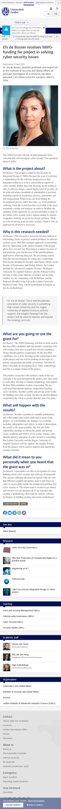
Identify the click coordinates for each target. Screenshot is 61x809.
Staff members (29, 2)
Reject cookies (36, 805)
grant (23, 504)
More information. (36, 800)
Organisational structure (44, 2)
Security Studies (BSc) (13, 627)
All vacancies (9, 762)
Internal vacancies (11, 757)
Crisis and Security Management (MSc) (21, 610)
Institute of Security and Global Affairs (21, 692)
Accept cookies (13, 805)
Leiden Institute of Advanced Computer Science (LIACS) (29, 703)
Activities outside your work (15, 766)
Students (19, 2)
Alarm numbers (10, 777)
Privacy (6, 734)
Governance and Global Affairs (17, 686)
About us (7, 749)
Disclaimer (7, 738)
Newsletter (8, 792)
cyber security (10, 504)
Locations (7, 725)
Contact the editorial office (15, 729)
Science (6, 697)
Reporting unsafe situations (15, 781)
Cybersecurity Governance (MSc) (18, 616)
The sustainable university (14, 753)
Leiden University (7, 2)
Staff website (4, 37)
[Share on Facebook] (5, 513)
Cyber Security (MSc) (13, 622)
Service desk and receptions (15, 721)
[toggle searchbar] (57, 8)
